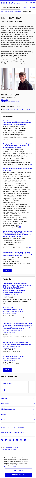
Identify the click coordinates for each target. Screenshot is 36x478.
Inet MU (8, 428)
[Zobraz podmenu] (32, 398)
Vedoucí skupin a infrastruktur (10, 7)
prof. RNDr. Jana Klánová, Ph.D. (12, 330)
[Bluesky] (25, 440)
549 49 (4, 100)
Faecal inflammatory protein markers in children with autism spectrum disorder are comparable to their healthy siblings (17, 122)
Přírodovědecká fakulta (9, 296)
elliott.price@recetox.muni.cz (10, 101)
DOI (10, 139)
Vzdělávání (5, 404)
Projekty (24, 7)
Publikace (32, 7)
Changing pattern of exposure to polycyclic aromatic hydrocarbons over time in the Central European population (17, 145)
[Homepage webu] (10, 2)
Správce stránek (5, 449)
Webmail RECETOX (18, 428)
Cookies (13, 449)
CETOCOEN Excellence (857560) (13, 356)
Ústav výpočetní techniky (9, 313)
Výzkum (4, 398)
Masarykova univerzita (12, 447)
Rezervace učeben (19, 432)
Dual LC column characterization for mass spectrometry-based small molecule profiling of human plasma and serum (17, 253)
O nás (3, 420)
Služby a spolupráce (8, 409)
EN (26, 3)
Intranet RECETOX (6, 432)
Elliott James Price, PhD (9, 294)
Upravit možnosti (9, 466)
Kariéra (3, 414)
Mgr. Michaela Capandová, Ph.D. (12, 311)
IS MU (3, 428)
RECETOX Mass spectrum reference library (16, 109)
